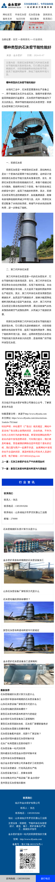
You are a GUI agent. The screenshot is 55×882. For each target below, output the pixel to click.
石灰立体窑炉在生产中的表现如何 (28, 461)
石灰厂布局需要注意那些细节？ (16, 743)
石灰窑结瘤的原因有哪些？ (16, 599)
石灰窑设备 (34, 14)
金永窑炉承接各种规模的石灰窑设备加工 (23, 560)
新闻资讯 (47, 14)
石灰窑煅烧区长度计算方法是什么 (20, 529)
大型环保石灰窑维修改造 (13, 758)
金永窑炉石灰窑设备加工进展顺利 (20, 661)
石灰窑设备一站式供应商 (13, 748)
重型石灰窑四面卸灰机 (12, 724)
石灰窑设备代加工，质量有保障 (16, 773)
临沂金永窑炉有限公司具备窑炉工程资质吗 (22, 763)
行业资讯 (37, 39)
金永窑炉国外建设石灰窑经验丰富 (17, 738)
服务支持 (7, 19)
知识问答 (20, 19)
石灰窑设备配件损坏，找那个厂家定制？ (21, 733)
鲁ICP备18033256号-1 (32, 844)
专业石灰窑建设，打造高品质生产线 (19, 768)
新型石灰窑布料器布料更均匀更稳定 (29, 468)
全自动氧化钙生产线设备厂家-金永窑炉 (20, 778)
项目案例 (34, 19)
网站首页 (7, 14)
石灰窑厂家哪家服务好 (36, 724)
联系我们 (47, 19)
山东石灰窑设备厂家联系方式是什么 (21, 591)
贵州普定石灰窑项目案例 (13, 783)
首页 (15, 39)
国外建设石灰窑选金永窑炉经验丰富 (19, 753)
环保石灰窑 (20, 14)
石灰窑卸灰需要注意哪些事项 (15, 729)
